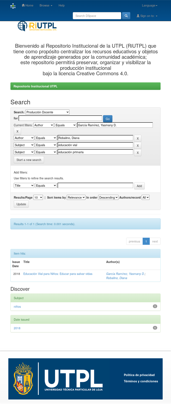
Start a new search (28, 160)
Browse (45, 5)
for (16, 118)
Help (62, 5)
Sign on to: (147, 16)
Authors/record (130, 197)
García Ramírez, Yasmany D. (125, 274)
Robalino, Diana (116, 278)
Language (148, 5)
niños (17, 306)
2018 (17, 328)
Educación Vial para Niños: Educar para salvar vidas (57, 274)
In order (91, 197)
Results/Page (23, 197)
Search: (19, 112)
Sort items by (56, 197)
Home (29, 5)
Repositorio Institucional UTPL (36, 86)
